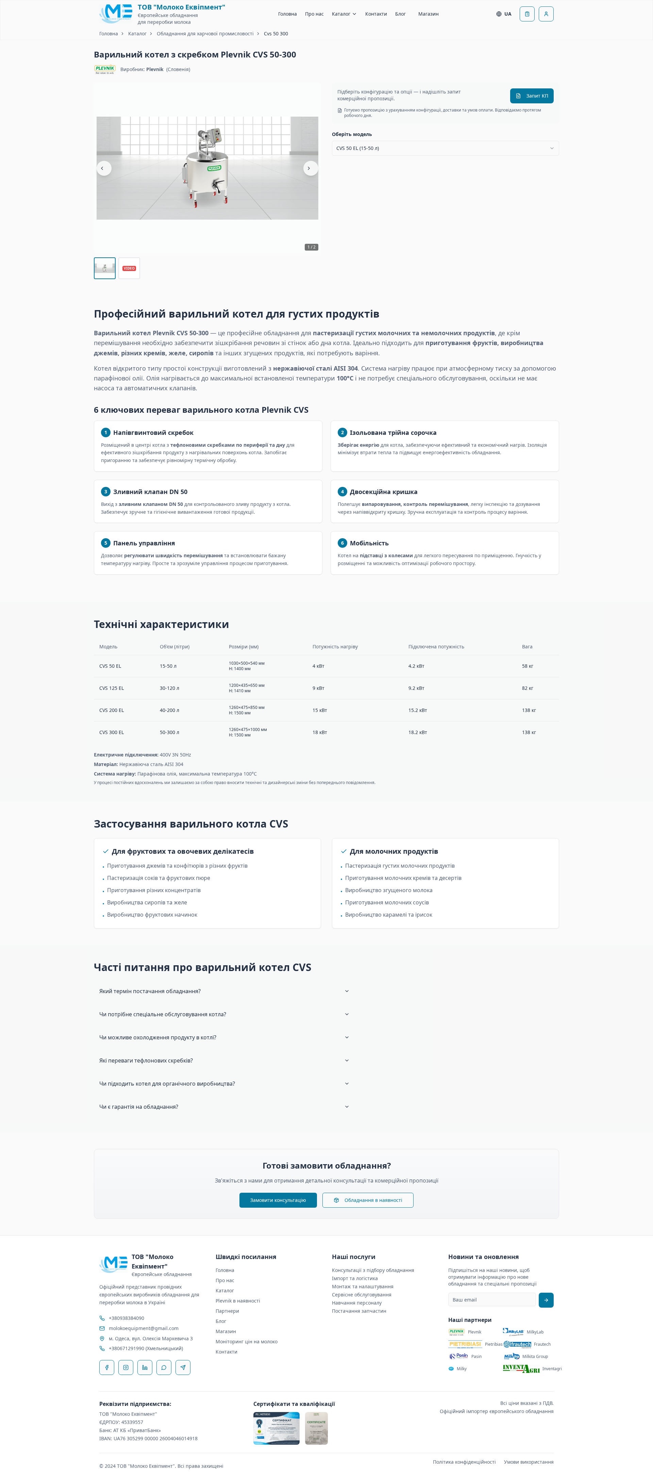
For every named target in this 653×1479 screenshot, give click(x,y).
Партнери (227, 1311)
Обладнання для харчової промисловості (205, 33)
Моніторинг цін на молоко (247, 1341)
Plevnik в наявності (238, 1300)
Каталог (341, 14)
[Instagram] (125, 1367)
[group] (207, 168)
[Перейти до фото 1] (105, 268)
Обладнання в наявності (373, 1200)
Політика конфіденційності (464, 1462)
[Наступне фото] (310, 168)
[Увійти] (546, 13)
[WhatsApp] (163, 1367)
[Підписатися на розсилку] (546, 1300)
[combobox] (445, 148)
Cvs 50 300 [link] (276, 33)
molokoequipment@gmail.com (144, 1328)
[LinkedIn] (144, 1367)
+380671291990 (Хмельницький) (146, 1348)
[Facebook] (106, 1367)
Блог (400, 14)
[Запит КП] (527, 13)
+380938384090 (126, 1318)
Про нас (314, 14)
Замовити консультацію (278, 1200)
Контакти (376, 14)
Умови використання (529, 1462)
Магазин (428, 14)
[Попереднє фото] (104, 168)
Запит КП (537, 95)
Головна (287, 14)
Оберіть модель (352, 134)
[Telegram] (182, 1367)
